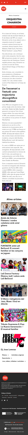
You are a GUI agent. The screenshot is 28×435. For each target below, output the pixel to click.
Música (11, 15)
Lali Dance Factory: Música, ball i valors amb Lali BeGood (13, 276)
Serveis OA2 (10, 397)
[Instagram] (2, 400)
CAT (25, 2)
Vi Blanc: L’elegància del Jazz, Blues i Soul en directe (12, 301)
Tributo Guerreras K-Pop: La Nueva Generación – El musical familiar (13, 326)
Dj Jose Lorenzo (8, 350)
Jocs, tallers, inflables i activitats (13, 361)
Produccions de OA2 (13, 395)
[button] (16, 3)
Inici (2, 395)
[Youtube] (4, 400)
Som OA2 (6, 395)
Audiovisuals (4, 397)
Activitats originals (18, 355)
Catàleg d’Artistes (21, 395)
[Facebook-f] (7, 400)
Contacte (15, 397)
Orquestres (16, 15)
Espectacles (6, 358)
